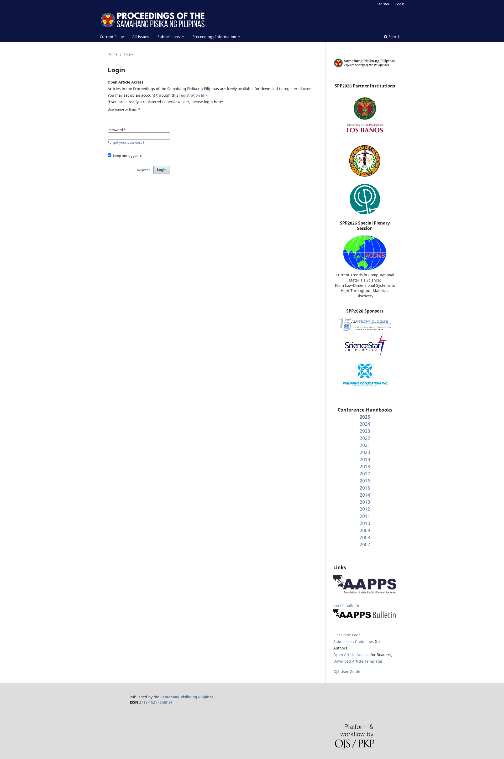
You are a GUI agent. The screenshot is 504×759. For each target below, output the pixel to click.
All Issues (140, 36)
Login (399, 4)
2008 (365, 537)
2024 (365, 424)
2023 (365, 431)
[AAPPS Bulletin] (364, 618)
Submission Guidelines (354, 641)
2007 (365, 544)
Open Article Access (350, 654)
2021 (365, 445)
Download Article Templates (358, 661)
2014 (365, 495)
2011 (365, 516)
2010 (365, 523)
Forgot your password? (126, 142)
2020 (365, 452)
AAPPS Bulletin (346, 605)
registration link (193, 95)
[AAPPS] (364, 592)
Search (394, 36)
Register (382, 4)
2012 (365, 509)
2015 (365, 488)
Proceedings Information (214, 36)
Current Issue (112, 36)
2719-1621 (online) (155, 702)
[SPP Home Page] (364, 66)
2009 (365, 530)
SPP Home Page (347, 634)
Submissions (169, 36)
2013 (365, 502)
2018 (365, 466)
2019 (365, 459)
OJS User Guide (346, 671)
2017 (365, 473)
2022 (365, 438)
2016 (365, 480)
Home (112, 54)
